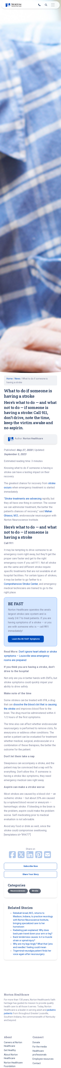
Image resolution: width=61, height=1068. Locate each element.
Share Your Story (30, 874)
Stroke (35, 891)
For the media (40, 1046)
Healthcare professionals (40, 1053)
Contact (37, 1063)
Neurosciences (17, 891)
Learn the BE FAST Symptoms (26, 639)
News (17, 378)
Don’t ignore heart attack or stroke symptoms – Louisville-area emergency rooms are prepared (30, 656)
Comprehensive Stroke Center (21, 583)
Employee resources (43, 1059)
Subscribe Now (30, 866)
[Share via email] (47, 856)
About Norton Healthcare (11, 1056)
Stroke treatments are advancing (23, 498)
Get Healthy (10, 1050)
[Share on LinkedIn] (30, 856)
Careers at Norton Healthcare (13, 1044)
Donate (36, 1042)
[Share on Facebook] (12, 856)
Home (10, 378)
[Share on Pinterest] (39, 856)
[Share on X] (21, 856)
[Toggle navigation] (52, 5)
